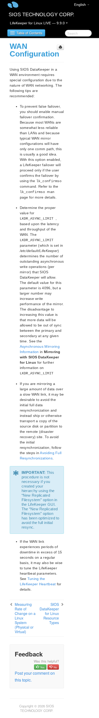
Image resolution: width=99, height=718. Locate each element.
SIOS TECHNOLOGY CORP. (41, 14)
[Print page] (60, 47)
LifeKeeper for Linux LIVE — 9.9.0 (38, 23)
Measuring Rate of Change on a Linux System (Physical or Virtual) (25, 618)
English (80, 5)
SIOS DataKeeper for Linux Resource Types (49, 613)
